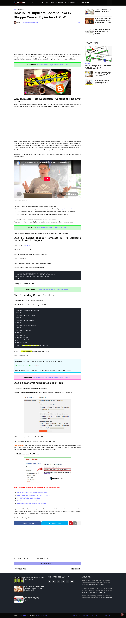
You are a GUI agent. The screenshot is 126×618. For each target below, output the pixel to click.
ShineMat (25, 615)
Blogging (21, 9)
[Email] (75, 523)
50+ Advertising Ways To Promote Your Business (31, 503)
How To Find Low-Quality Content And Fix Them (51, 227)
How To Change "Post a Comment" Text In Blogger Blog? (98, 67)
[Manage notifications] (122, 614)
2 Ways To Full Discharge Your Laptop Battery (34, 578)
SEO (29, 518)
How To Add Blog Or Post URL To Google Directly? (53, 289)
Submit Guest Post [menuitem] (72, 2)
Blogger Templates (41, 615)
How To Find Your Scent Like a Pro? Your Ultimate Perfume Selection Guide (34, 588)
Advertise (85, 615)
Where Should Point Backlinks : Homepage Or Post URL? (34, 495)
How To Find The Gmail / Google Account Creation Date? (32, 599)
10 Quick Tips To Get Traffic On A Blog (28, 498)
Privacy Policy (108, 615)
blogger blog (27, 245)
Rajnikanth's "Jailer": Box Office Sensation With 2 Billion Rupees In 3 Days (103, 20)
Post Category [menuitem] (41, 2)
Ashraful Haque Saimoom (96, 584)
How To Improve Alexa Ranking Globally (29, 501)
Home (15, 9)
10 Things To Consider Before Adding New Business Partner (102, 82)
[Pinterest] (71, 523)
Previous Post (20, 569)
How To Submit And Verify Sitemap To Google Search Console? (51, 377)
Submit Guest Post (96, 615)
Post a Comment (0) (47, 563)
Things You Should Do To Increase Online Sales (103, 10)
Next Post (75, 569)
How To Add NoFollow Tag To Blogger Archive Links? (52, 64)
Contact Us (76, 615)
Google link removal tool (66, 209)
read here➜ (108, 597)
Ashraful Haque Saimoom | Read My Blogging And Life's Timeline (103, 74)
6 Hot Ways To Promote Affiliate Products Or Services (102, 31)
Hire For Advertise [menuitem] (56, 2)
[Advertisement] (47, 39)
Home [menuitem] (32, 2)
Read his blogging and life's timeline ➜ (93, 592)
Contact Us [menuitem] (85, 2)
